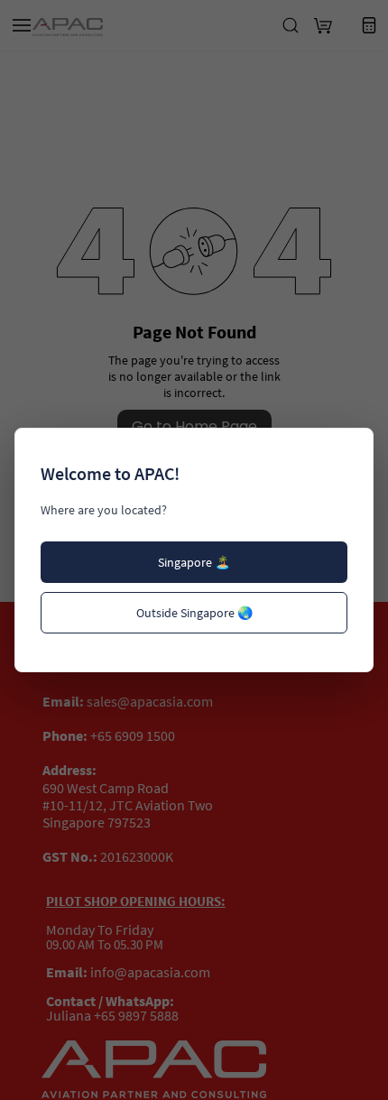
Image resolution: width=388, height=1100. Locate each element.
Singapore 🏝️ (194, 562)
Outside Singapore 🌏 (194, 613)
